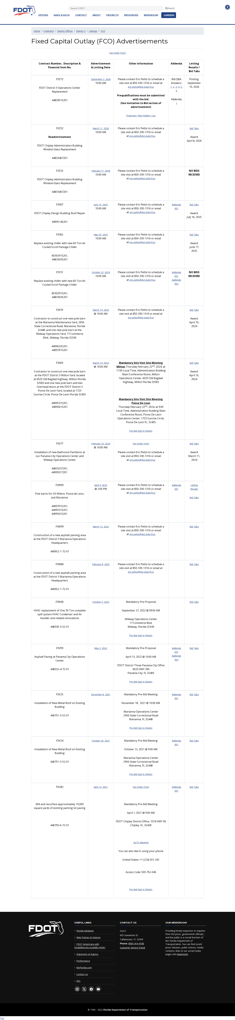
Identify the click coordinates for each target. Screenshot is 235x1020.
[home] (46, 929)
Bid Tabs (194, 128)
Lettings (93, 31)
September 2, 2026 (101, 79)
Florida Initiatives (85, 930)
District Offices (65, 31)
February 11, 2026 (100, 170)
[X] (84, 989)
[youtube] (98, 989)
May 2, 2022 (100, 648)
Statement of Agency (87, 954)
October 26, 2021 (101, 740)
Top (2, 1018)
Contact (81, 15)
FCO (103, 31)
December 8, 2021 (100, 694)
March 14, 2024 (101, 309)
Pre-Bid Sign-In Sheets (140, 430)
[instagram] (77, 989)
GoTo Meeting (140, 842)
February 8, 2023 (101, 564)
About (96, 15)
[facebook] (91, 989)
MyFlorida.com (84, 967)
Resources (131, 15)
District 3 (80, 31)
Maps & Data (62, 15)
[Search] (166, 7)
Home (37, 31)
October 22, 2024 (101, 272)
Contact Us (82, 974)
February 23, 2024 (100, 443)
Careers (169, 15)
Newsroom (151, 15)
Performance (83, 960)
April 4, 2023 (100, 485)
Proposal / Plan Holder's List (141, 115)
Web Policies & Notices (88, 937)
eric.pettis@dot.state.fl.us (141, 86)
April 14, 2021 (101, 786)
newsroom (182, 954)
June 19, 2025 (101, 204)
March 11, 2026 (101, 128)
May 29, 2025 (101, 234)
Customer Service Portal (132, 947)
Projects (112, 15)
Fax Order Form (117, 52)
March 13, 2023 (101, 526)
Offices (43, 15)
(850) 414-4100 (136, 943)
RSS (78, 981)
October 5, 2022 (100, 601)
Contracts (49, 31)
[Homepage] (31, 14)
